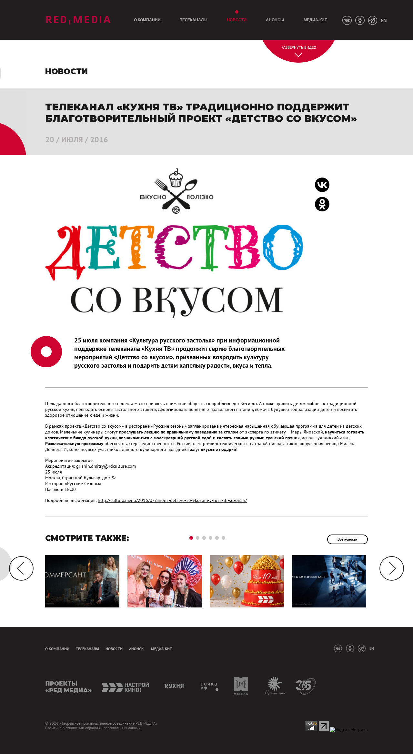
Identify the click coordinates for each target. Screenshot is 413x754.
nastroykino (126, 686)
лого (78, 20)
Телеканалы (193, 20)
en (384, 20)
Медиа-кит (315, 20)
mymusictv (241, 686)
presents (68, 686)
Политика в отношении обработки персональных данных (92, 728)
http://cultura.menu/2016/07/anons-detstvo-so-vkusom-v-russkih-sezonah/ (172, 500)
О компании (147, 20)
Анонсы (275, 20)
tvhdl (210, 686)
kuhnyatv (175, 686)
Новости (237, 20)
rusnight (275, 686)
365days (306, 686)
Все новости (347, 539)
